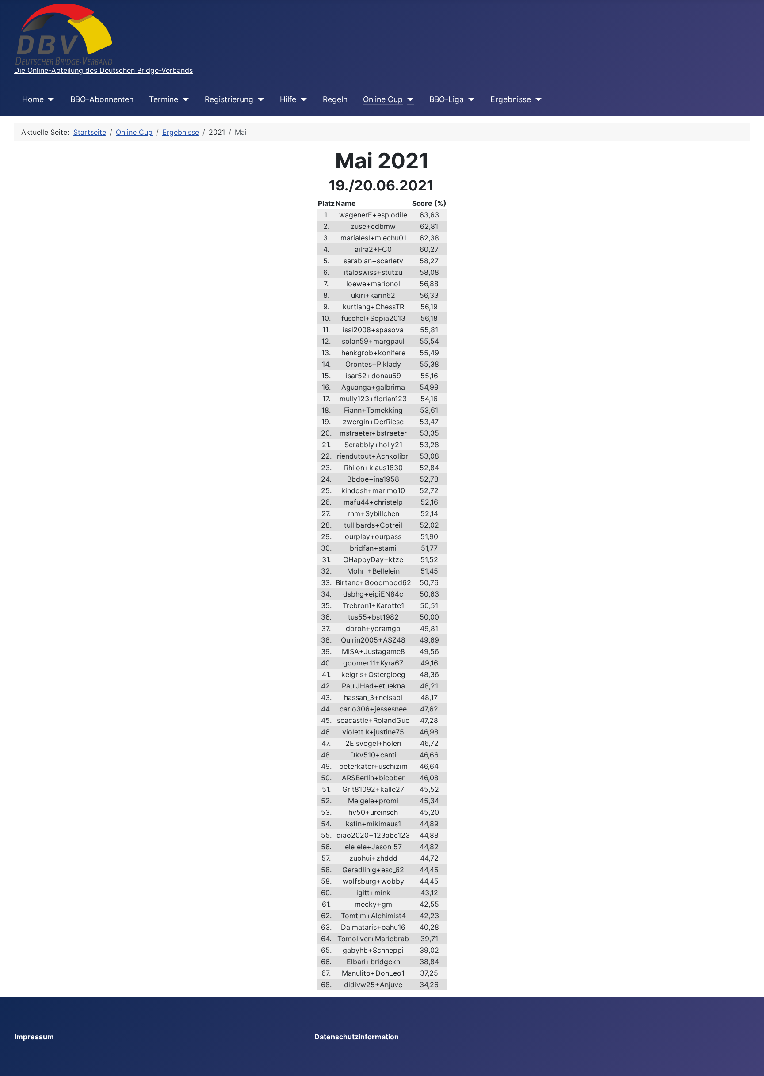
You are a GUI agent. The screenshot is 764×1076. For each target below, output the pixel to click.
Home (33, 99)
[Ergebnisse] (536, 99)
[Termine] (183, 99)
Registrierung (229, 99)
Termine (163, 99)
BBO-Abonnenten (102, 99)
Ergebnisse (510, 99)
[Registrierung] (258, 99)
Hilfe (288, 99)
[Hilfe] (301, 99)
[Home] (49, 99)
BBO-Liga (446, 99)
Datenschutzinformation (356, 1036)
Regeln (335, 99)
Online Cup (383, 99)
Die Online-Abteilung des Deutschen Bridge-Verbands (103, 70)
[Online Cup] (408, 99)
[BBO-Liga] (469, 99)
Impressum (34, 1036)
